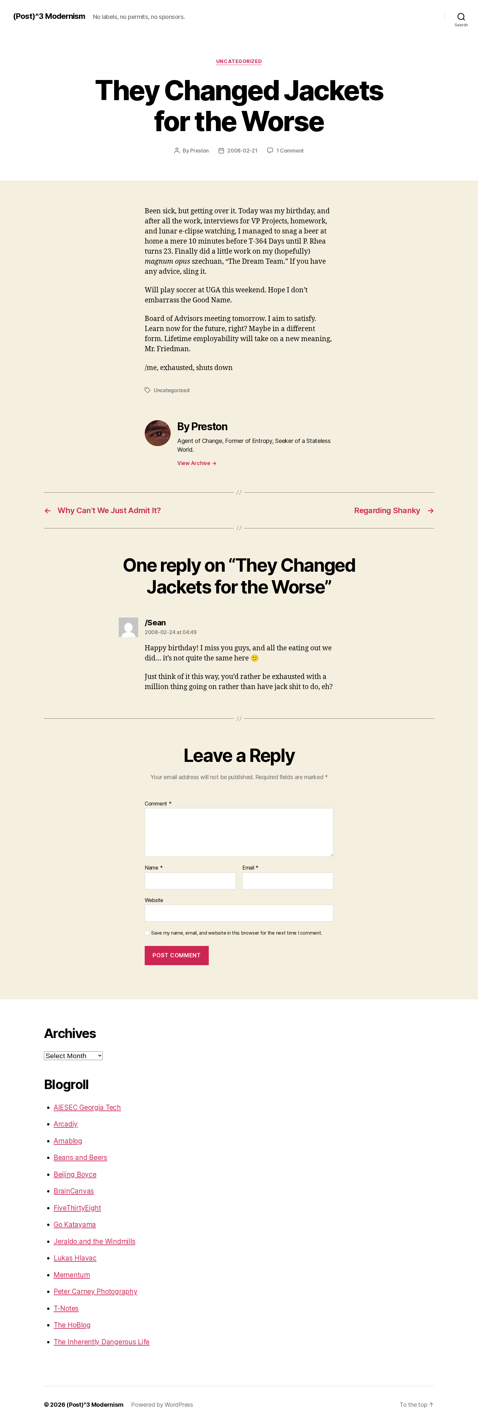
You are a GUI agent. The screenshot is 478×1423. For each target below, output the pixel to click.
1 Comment (290, 150)
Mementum (72, 1275)
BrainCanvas (74, 1191)
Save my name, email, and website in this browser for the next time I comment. (236, 933)
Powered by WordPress (162, 1404)
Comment (158, 804)
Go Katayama (75, 1224)
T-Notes (66, 1308)
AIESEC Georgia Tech (87, 1107)
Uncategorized (239, 61)
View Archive (196, 463)
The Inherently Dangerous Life (102, 1342)
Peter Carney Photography (96, 1291)
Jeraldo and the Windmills (94, 1241)
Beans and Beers (80, 1157)
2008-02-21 (242, 150)
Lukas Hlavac (75, 1258)
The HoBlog (72, 1325)
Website (154, 900)
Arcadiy (66, 1124)
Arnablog (68, 1141)
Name (154, 868)
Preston (199, 150)
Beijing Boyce (75, 1174)
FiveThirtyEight (77, 1208)
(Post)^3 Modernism (49, 16)
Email (250, 868)
